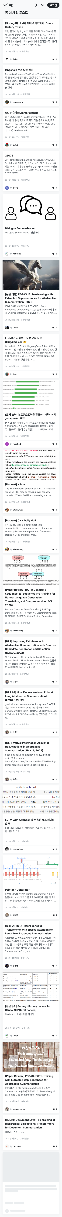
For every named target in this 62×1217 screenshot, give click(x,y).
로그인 (53, 5)
